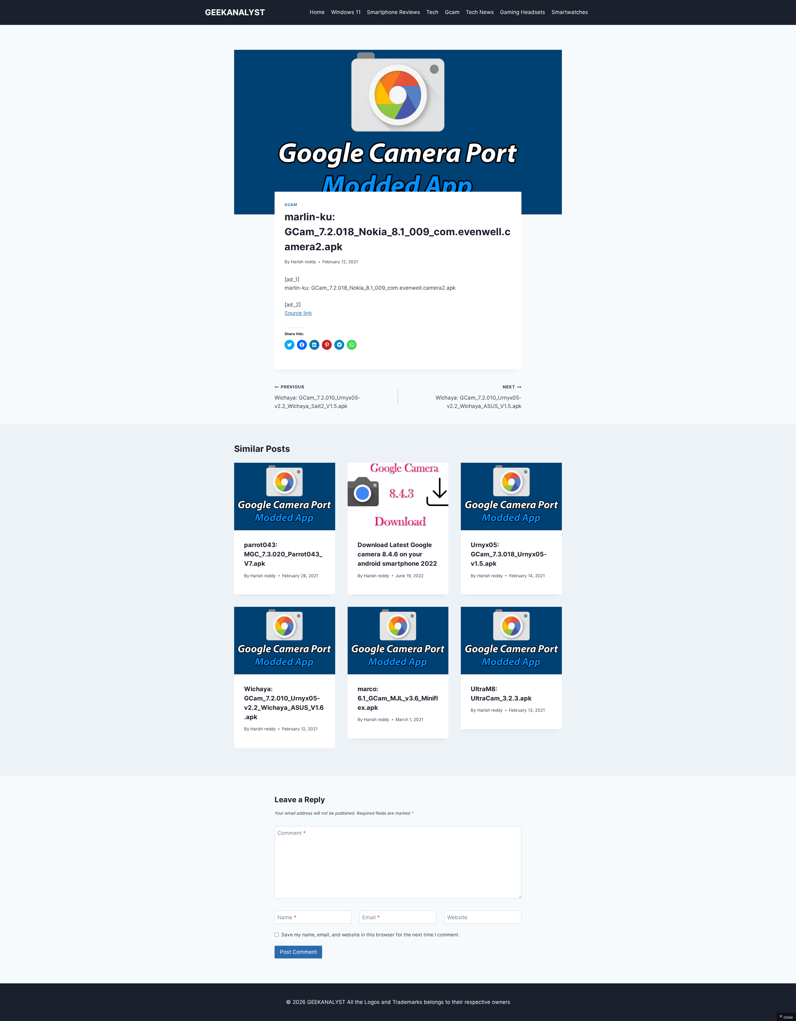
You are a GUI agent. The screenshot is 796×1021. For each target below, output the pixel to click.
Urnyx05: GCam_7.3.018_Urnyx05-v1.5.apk (509, 554)
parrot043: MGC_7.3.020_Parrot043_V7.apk (283, 554)
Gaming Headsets (522, 12)
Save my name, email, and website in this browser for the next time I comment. (370, 935)
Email (371, 917)
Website (457, 917)
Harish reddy (303, 261)
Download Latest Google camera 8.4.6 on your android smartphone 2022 (397, 554)
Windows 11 (346, 12)
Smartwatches (570, 12)
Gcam (452, 12)
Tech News (480, 12)
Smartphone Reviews (393, 12)
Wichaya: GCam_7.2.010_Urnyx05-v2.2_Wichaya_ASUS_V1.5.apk (478, 396)
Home (317, 12)
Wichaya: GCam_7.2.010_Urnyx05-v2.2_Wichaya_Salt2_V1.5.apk (317, 396)
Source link (298, 313)
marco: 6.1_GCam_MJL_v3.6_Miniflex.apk (398, 698)
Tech (432, 12)
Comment (291, 833)
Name (287, 917)
